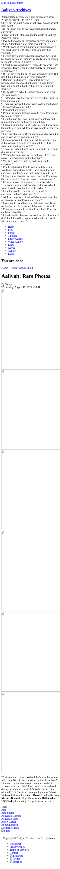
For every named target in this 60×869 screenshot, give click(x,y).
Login (11, 253)
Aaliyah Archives (16, 10)
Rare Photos (7, 812)
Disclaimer (16, 843)
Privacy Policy (17, 846)
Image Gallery (15, 238)
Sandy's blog (26, 267)
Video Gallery (15, 241)
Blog (10, 229)
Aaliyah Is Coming (11, 815)
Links (11, 244)
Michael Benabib (10, 827)
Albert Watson (8, 821)
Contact (12, 250)
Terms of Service (19, 849)
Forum (11, 232)
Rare (3, 809)
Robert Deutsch (9, 824)
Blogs (13, 267)
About (11, 247)
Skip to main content (12, 2)
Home (11, 226)
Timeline (12, 235)
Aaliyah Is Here (9, 818)
